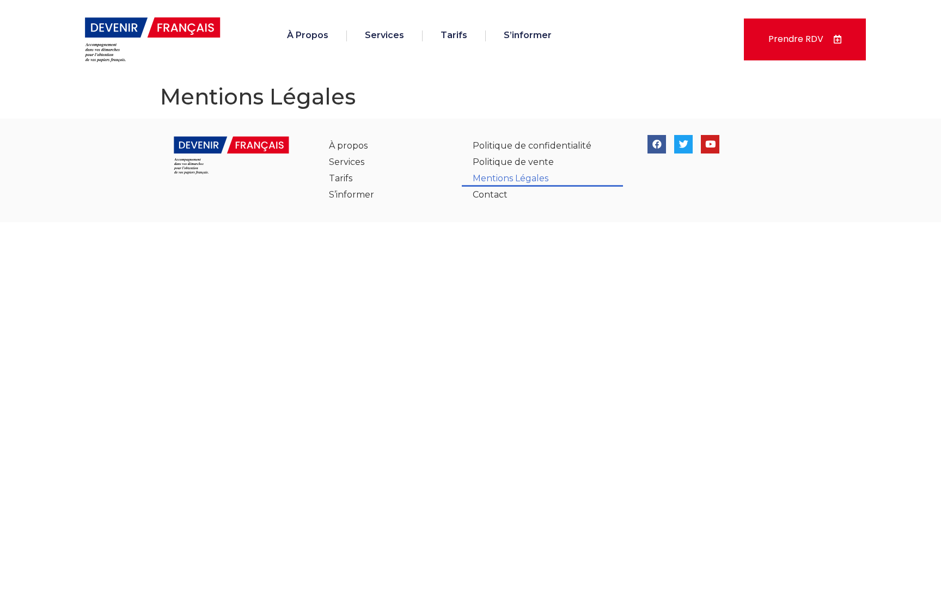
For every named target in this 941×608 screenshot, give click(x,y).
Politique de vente (513, 162)
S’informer (528, 35)
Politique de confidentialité (532, 145)
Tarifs (454, 35)
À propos (307, 35)
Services (384, 35)
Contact (490, 194)
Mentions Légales (510, 178)
